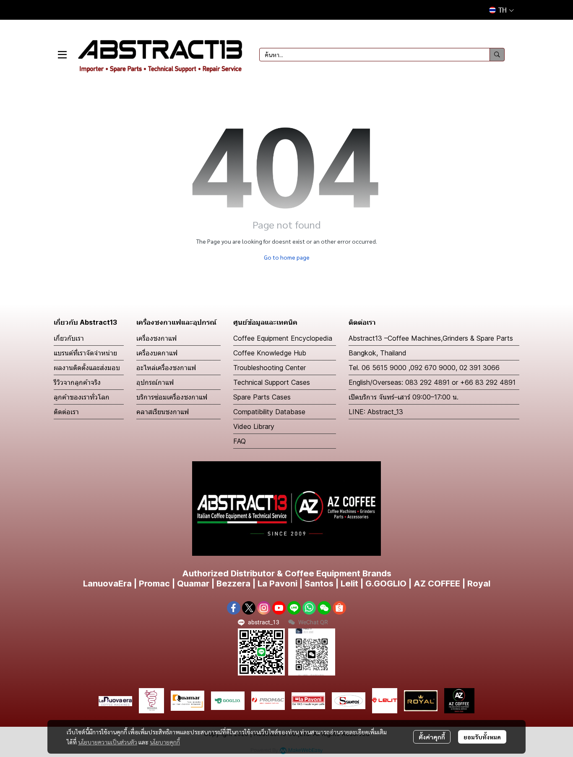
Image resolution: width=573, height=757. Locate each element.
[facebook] (233, 608)
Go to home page (287, 257)
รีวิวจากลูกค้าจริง (77, 382)
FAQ (239, 441)
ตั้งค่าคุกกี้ (432, 737)
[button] (501, 10)
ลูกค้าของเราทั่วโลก (81, 397)
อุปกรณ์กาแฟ (155, 382)
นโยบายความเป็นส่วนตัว (107, 742)
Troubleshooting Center (269, 367)
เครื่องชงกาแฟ (156, 338)
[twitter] (248, 608)
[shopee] (339, 608)
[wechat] (324, 608)
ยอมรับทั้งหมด (482, 737)
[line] (294, 608)
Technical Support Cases (271, 382)
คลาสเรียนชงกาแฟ (162, 411)
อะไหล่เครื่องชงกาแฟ (166, 367)
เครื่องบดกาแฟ (156, 353)
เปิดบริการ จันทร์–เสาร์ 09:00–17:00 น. (403, 397)
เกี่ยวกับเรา (69, 338)
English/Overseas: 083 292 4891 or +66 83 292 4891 (432, 382)
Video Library (253, 426)
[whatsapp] (309, 608)
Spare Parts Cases (262, 397)
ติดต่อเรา (66, 411)
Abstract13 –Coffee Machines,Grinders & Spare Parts (431, 338)
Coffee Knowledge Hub (269, 353)
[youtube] (279, 608)
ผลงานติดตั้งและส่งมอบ (87, 367)
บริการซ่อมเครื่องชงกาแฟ (171, 397)
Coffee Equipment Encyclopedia (282, 338)
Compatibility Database (269, 411)
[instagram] (264, 608)
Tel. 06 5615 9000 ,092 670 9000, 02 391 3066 (424, 367)
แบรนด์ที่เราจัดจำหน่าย (85, 353)
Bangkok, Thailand (377, 353)
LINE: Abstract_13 (376, 411)
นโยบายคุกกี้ (165, 742)
